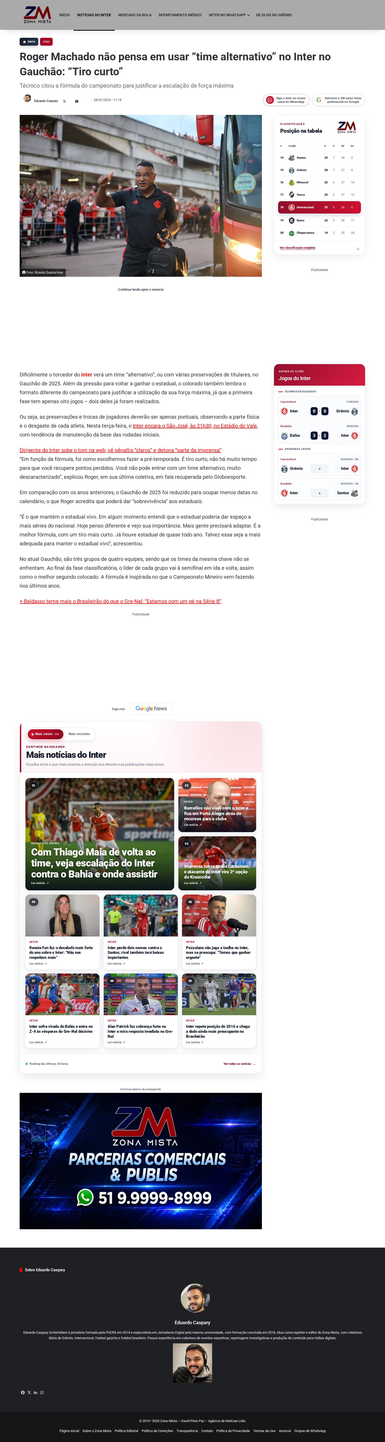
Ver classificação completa (319, 247)
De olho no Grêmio (274, 15)
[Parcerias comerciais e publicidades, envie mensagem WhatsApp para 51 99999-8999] (141, 1161)
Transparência (187, 1431)
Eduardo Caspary (46, 101)
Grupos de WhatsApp (310, 1431)
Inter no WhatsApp (227, 15)
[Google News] (151, 709)
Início (64, 15)
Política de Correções (157, 1431)
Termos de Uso (264, 1431)
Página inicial (69, 1431)
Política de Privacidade (233, 1431)
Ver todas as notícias (240, 1064)
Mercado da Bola (134, 15)
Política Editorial (126, 1431)
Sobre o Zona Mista (96, 1431)
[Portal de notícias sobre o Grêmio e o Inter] (38, 15)
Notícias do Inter (94, 15)
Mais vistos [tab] (47, 734)
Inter (46, 42)
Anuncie (285, 1431)
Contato (207, 1431)
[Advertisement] (141, 331)
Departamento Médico (180, 15)
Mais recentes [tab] (79, 734)
